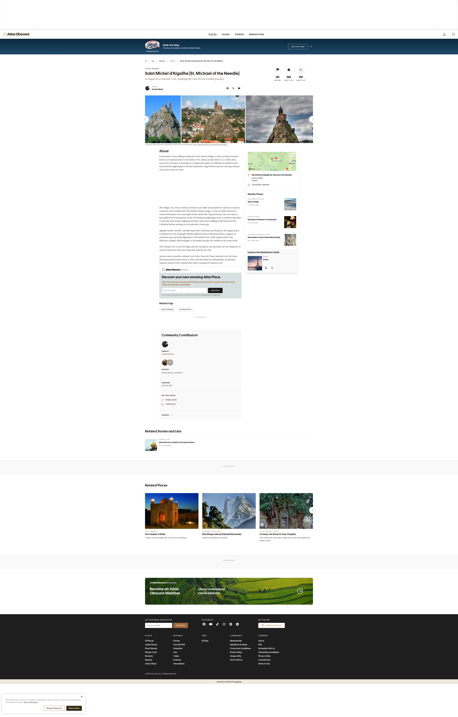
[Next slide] (312, 119)
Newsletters (179, 664)
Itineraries (177, 648)
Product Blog (236, 652)
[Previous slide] (145, 119)
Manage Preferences (54, 708)
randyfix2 (178, 373)
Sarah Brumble (166, 445)
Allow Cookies (74, 708)
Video (176, 656)
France (266, 260)
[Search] (453, 34)
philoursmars (167, 373)
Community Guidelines (240, 648)
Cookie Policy (264, 660)
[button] (277, 70)
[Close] (81, 696)
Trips (204, 636)
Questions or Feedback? (229, 682)
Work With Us (236, 660)
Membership (236, 641)
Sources (165, 415)
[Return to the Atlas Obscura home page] (16, 34)
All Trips (205, 641)
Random (149, 656)
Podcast (177, 660)
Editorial (178, 636)
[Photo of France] (255, 263)
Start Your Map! (298, 47)
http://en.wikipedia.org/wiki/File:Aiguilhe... (210, 144)
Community (236, 636)
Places (148, 636)
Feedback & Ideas (238, 645)
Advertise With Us (266, 648)
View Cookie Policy (31, 702)
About (261, 641)
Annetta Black (157, 89)
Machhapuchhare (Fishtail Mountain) (221, 534)
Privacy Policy (206, 295)
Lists (175, 652)
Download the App (273, 625)
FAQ (260, 645)
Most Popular (151, 648)
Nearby (148, 660)
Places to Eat (151, 652)
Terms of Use (216, 295)
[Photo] (290, 204)
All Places (149, 641)
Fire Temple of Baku (155, 534)
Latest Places (151, 645)
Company (263, 636)
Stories (176, 641)
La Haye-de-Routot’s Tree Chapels (278, 534)
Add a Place (150, 664)
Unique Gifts (235, 656)
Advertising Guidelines (268, 652)
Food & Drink (179, 645)
